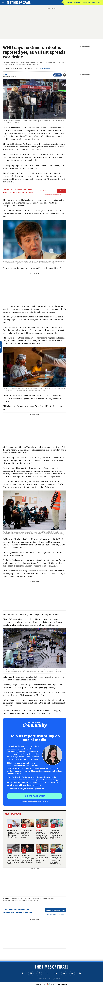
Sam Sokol (6, 963)
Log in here (61, 914)
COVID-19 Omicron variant (38, 898)
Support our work (35, 796)
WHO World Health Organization (28, 900)
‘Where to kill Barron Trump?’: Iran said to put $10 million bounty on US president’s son (27, 859)
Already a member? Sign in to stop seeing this (34, 801)
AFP (6, 74)
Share (59, 75)
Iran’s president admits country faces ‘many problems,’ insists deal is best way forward (56, 834)
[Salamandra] (62, 984)
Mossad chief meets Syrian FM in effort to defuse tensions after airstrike (42, 859)
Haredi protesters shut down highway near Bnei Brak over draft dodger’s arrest (15, 969)
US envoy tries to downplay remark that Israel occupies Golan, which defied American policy (56, 860)
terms (59, 194)
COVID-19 (26, 898)
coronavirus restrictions (11, 900)
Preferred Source (44, 68)
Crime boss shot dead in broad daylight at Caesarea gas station (26, 834)
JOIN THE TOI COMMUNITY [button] (55, 910)
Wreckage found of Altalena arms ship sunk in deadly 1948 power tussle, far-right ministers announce (13, 860)
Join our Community (73, 2)
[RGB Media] (50, 984)
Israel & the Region (16, 898)
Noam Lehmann (9, 974)
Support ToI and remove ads (92, 2)
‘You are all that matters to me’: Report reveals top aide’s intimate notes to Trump (13, 834)
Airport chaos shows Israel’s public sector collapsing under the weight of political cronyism (42, 834)
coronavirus (50, 898)
